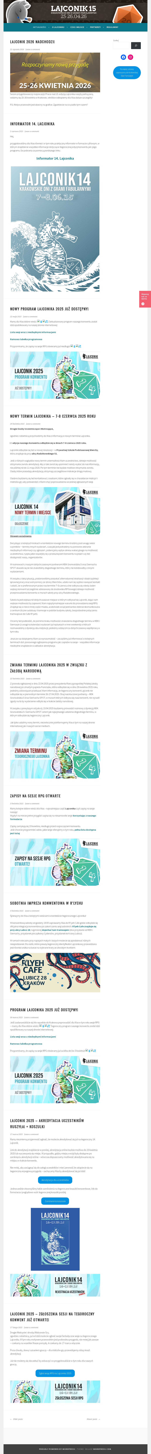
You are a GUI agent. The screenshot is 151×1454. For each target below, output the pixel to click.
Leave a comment (33, 49)
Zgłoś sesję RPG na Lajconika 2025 (55, 1373)
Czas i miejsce (77, 27)
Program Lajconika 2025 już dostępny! (44, 1009)
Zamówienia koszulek (55, 1201)
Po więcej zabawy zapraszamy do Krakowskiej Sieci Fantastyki (127, 72)
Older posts (18, 1419)
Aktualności (39, 27)
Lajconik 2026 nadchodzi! (32, 41)
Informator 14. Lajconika (55, 158)
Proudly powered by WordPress (57, 1449)
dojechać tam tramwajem (55, 929)
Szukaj (116, 40)
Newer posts (92, 1419)
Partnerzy (95, 27)
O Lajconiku (58, 27)
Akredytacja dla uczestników (55, 1179)
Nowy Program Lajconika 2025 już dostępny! (49, 308)
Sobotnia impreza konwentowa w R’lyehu (46, 903)
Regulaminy (112, 27)
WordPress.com (102, 1449)
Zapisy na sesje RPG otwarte (35, 795)
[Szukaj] (136, 45)
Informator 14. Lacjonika (32, 123)
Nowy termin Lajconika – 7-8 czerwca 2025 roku (53, 416)
